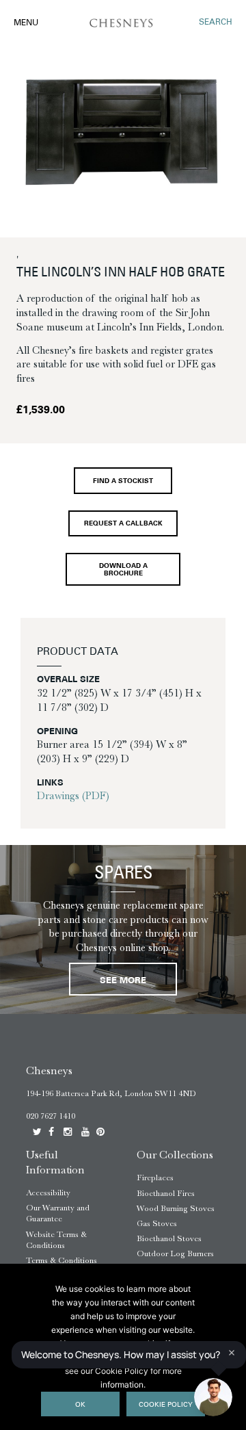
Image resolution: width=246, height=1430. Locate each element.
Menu (26, 23)
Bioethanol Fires (166, 1193)
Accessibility (48, 1192)
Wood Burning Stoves (176, 1208)
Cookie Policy (166, 1405)
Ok (80, 1405)
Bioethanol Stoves (169, 1238)
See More (123, 980)
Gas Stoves (157, 1223)
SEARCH (215, 22)
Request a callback (123, 524)
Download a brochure (123, 569)
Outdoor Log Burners (175, 1253)
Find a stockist (123, 481)
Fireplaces (155, 1177)
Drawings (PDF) (73, 796)
